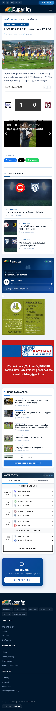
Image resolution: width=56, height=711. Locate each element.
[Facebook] (3, 2)
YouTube (33, 609)
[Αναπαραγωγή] (7, 282)
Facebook (11, 160)
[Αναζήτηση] (16, 2)
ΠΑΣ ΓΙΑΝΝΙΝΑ (8, 627)
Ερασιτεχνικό (7, 661)
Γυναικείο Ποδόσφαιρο (11, 665)
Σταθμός (5, 677)
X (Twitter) (46, 609)
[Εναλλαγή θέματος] (20, 2)
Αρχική (6, 19)
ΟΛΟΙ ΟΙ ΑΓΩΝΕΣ (28, 548)
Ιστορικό (5, 682)
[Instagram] (7, 2)
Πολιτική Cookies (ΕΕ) (10, 690)
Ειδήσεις (5, 631)
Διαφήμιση (6, 686)
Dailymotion (19, 614)
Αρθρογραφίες (8, 656)
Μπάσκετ (5, 635)
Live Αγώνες (6, 640)
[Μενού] (50, 10)
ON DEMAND (46, 3)
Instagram (20, 609)
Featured (14, 19)
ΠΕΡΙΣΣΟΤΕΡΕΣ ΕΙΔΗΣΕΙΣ (26, 463)
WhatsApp (34, 160)
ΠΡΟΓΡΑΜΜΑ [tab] (14, 480)
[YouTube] (12, 2)
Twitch (6, 614)
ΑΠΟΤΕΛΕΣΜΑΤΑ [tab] (41, 480)
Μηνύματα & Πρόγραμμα (18, 289)
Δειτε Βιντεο (21, 580)
